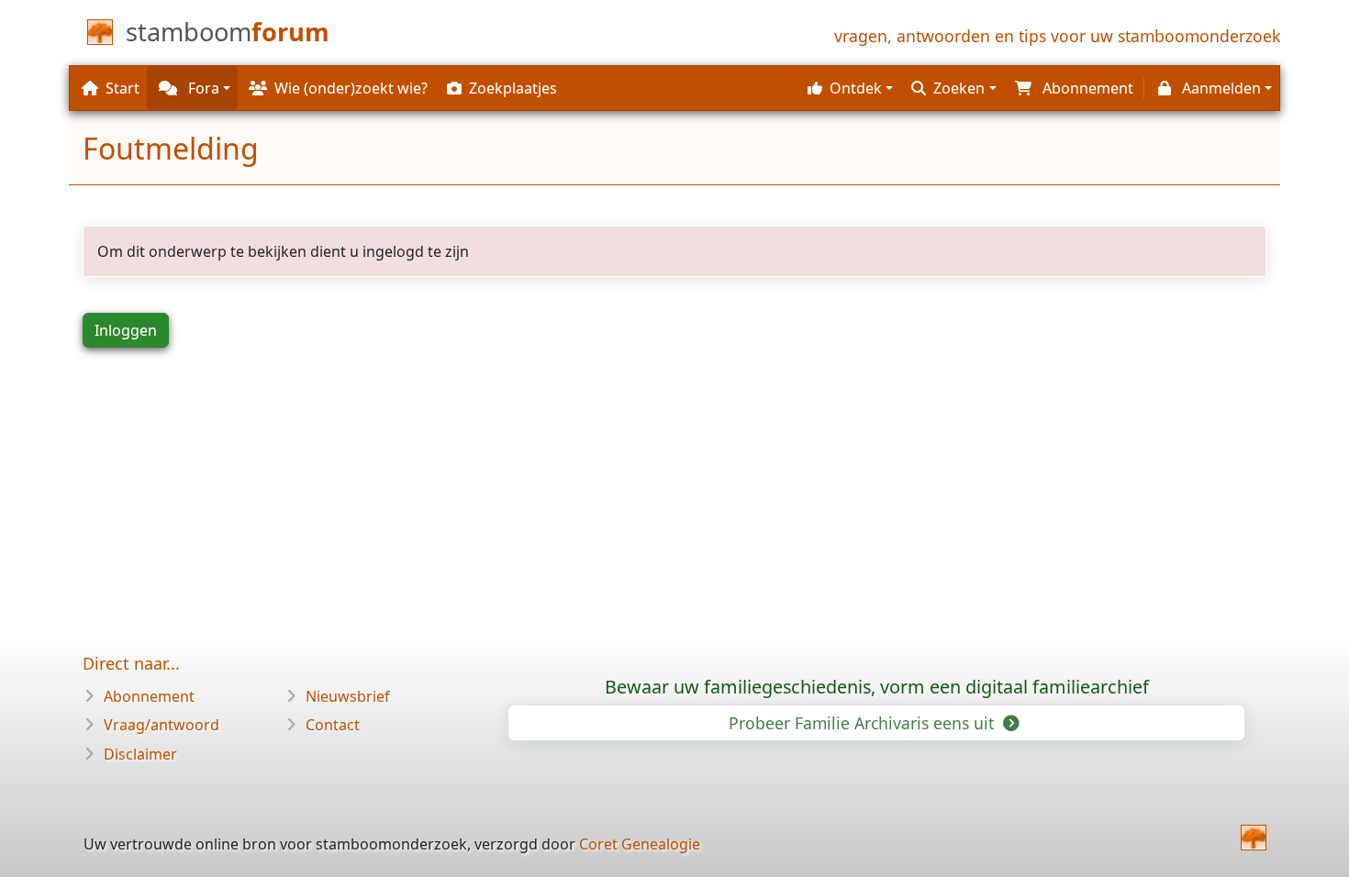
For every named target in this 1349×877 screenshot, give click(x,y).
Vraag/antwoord (161, 725)
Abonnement (149, 696)
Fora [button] (201, 88)
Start (122, 88)
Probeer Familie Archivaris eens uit (863, 723)
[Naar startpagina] (1253, 837)
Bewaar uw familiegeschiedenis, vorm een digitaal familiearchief (877, 686)
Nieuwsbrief (348, 696)
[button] (848, 88)
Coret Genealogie (639, 844)
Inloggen (126, 330)
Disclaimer (140, 754)
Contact (333, 725)
